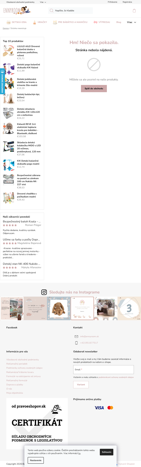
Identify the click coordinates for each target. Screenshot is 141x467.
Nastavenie (35, 460)
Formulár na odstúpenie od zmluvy (23, 376)
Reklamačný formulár (16, 380)
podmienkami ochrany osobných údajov (116, 377)
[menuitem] (16, 21)
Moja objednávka (14, 392)
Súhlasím (106, 452)
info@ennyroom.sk (89, 336)
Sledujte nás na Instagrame (74, 292)
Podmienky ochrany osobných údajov (24, 367)
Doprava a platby (14, 384)
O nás (9, 388)
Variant (81, 384)
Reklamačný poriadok (16, 363)
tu (79, 453)
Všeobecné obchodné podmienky (20, 2)
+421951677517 (89, 342)
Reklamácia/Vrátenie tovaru (20, 372)
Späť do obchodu (94, 88)
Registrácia (127, 2)
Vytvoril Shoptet (126, 463)
